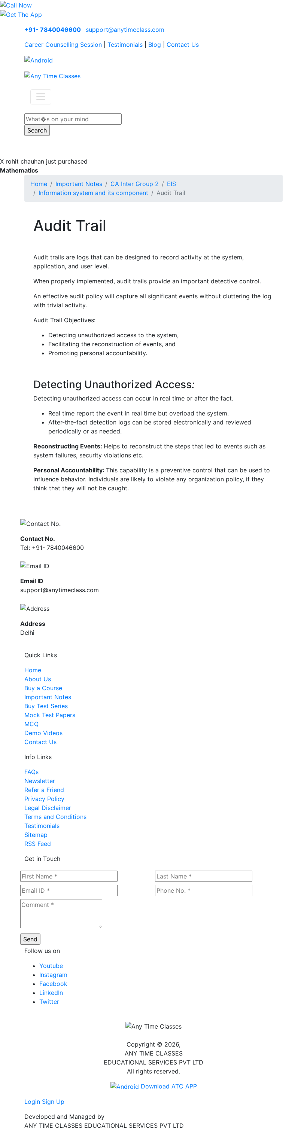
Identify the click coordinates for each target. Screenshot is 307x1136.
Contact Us (183, 44)
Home (38, 184)
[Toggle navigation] (40, 96)
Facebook (53, 983)
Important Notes (78, 184)
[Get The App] (21, 14)
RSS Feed (37, 843)
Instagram (53, 974)
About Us (37, 679)
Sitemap (36, 834)
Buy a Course (43, 688)
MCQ (31, 724)
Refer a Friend (44, 790)
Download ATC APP (168, 1086)
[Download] (38, 59)
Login (32, 1101)
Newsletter (39, 781)
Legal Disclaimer (47, 807)
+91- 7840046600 (52, 29)
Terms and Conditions (55, 816)
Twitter (49, 1001)
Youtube (51, 965)
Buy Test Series (46, 706)
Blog (154, 44)
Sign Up (53, 1101)
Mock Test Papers (49, 715)
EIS (171, 184)
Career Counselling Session (63, 44)
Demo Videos (43, 733)
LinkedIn (51, 992)
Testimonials (125, 44)
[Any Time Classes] (52, 75)
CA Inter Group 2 (134, 184)
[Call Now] (16, 4)
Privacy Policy (44, 798)
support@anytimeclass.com (125, 29)
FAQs (31, 772)
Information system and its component (93, 193)
